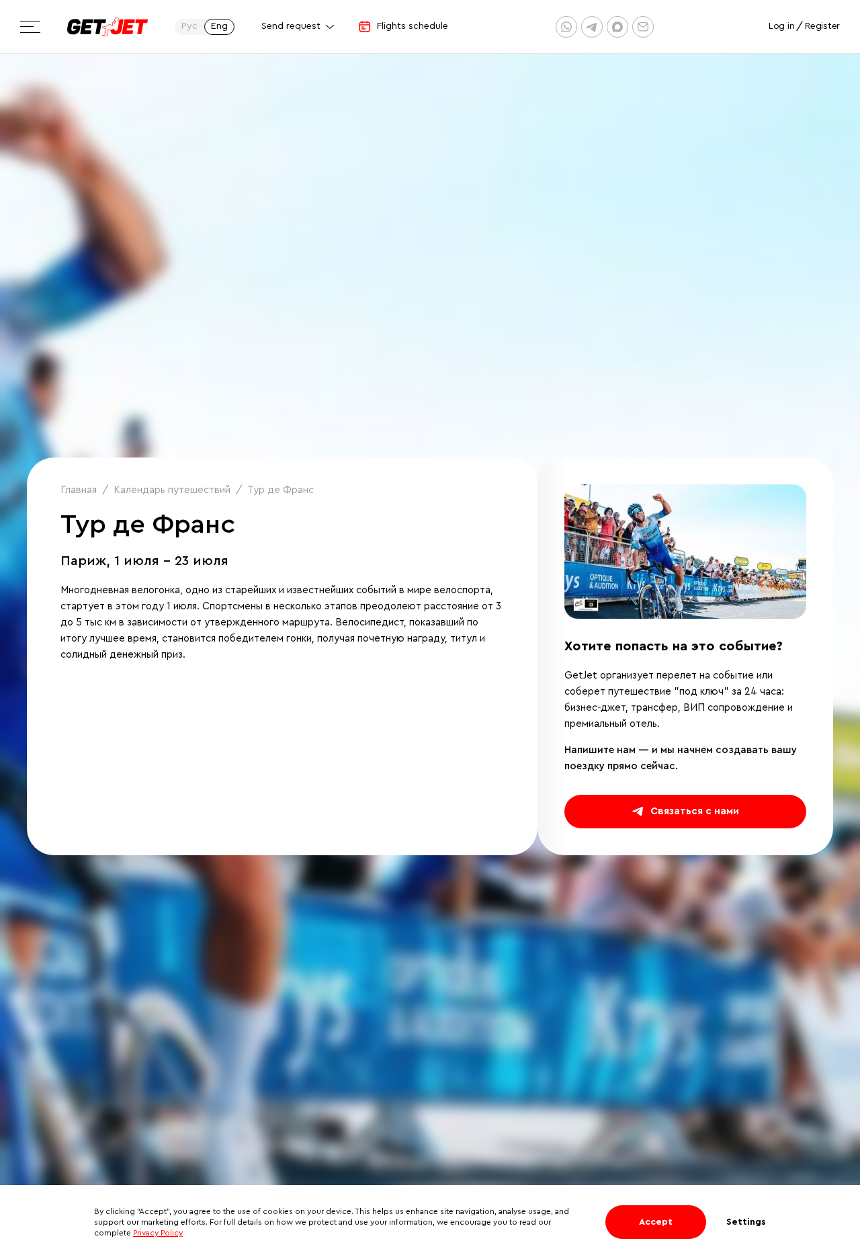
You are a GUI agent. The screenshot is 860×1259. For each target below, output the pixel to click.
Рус (189, 26)
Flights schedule (412, 26)
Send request (290, 26)
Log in (781, 26)
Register (822, 26)
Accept (656, 1222)
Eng (219, 26)
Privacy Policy (158, 1233)
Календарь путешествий (172, 490)
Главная (78, 490)
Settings (746, 1222)
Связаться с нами (694, 811)
